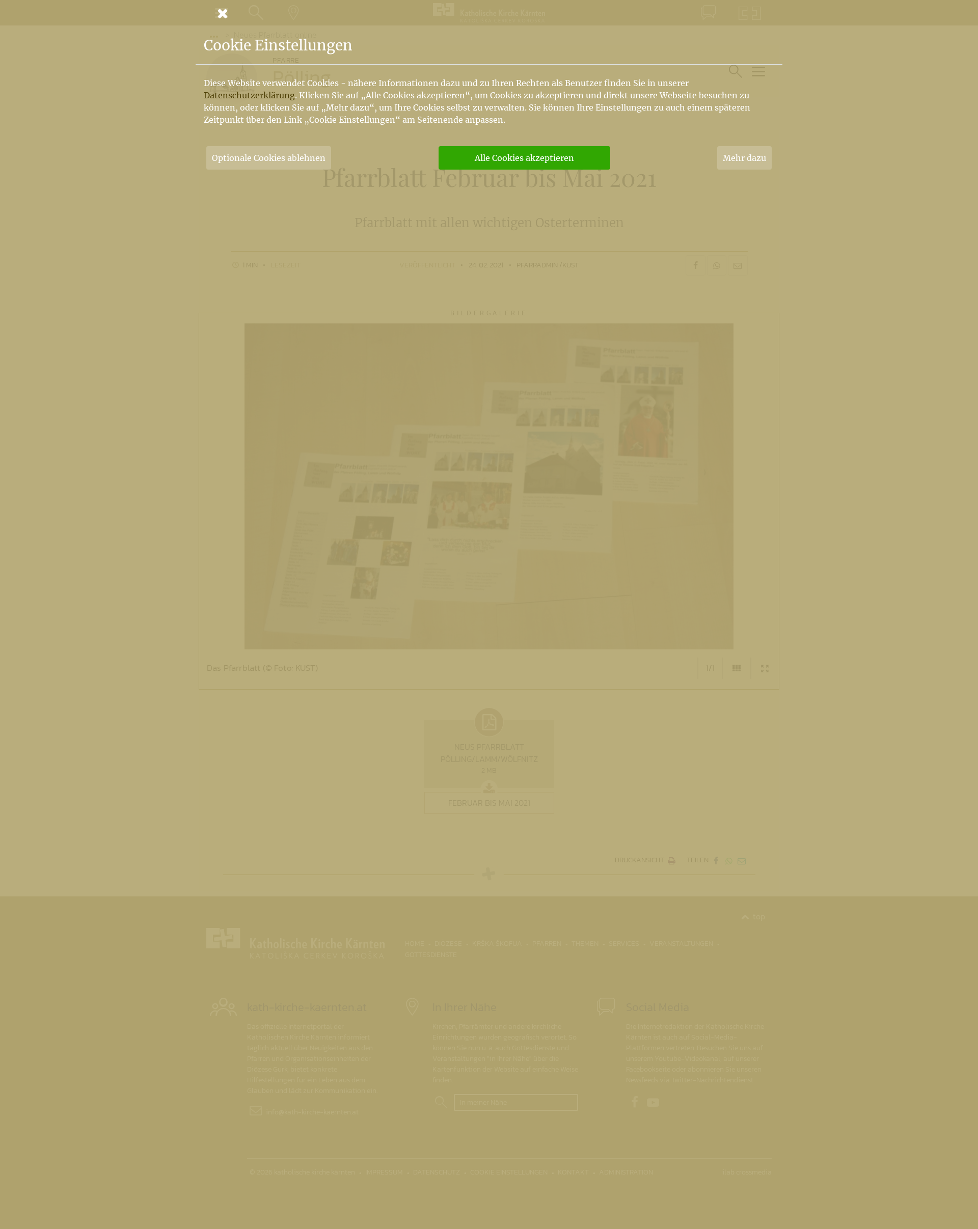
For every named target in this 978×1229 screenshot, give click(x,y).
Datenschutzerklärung (249, 95)
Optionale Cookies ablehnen (268, 158)
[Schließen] (489, 13)
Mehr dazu (744, 158)
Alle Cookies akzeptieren (524, 158)
